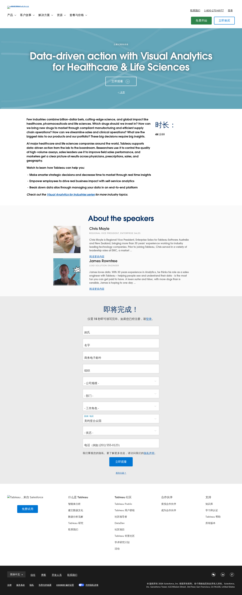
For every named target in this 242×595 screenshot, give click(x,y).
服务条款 (20, 584)
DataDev (120, 523)
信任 (32, 575)
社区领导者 (121, 516)
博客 (43, 575)
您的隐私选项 (92, 584)
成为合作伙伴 (168, 510)
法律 (9, 584)
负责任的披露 (45, 584)
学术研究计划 (122, 542)
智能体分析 (74, 503)
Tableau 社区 (123, 497)
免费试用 (27, 509)
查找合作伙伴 (168, 503)
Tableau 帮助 (213, 516)
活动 (117, 548)
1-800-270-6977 (214, 10)
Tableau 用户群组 (125, 510)
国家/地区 (89, 416)
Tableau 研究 (75, 523)
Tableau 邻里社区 (125, 535)
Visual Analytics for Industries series (71, 194)
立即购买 (224, 20)
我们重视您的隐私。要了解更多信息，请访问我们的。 (120, 453)
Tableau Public (123, 503)
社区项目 (120, 529)
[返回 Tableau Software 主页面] (20, 6)
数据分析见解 (75, 516)
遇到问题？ (121, 473)
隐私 (32, 584)
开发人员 (57, 575)
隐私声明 (149, 453)
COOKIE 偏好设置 (65, 584)
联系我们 (195, 10)
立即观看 (117, 81)
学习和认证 (212, 510)
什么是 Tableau (78, 497)
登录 (230, 10)
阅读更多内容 (96, 256)
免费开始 (201, 20)
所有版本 (210, 523)
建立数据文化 (75, 510)
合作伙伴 (167, 497)
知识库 (209, 503)
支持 (208, 497)
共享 (122, 92)
